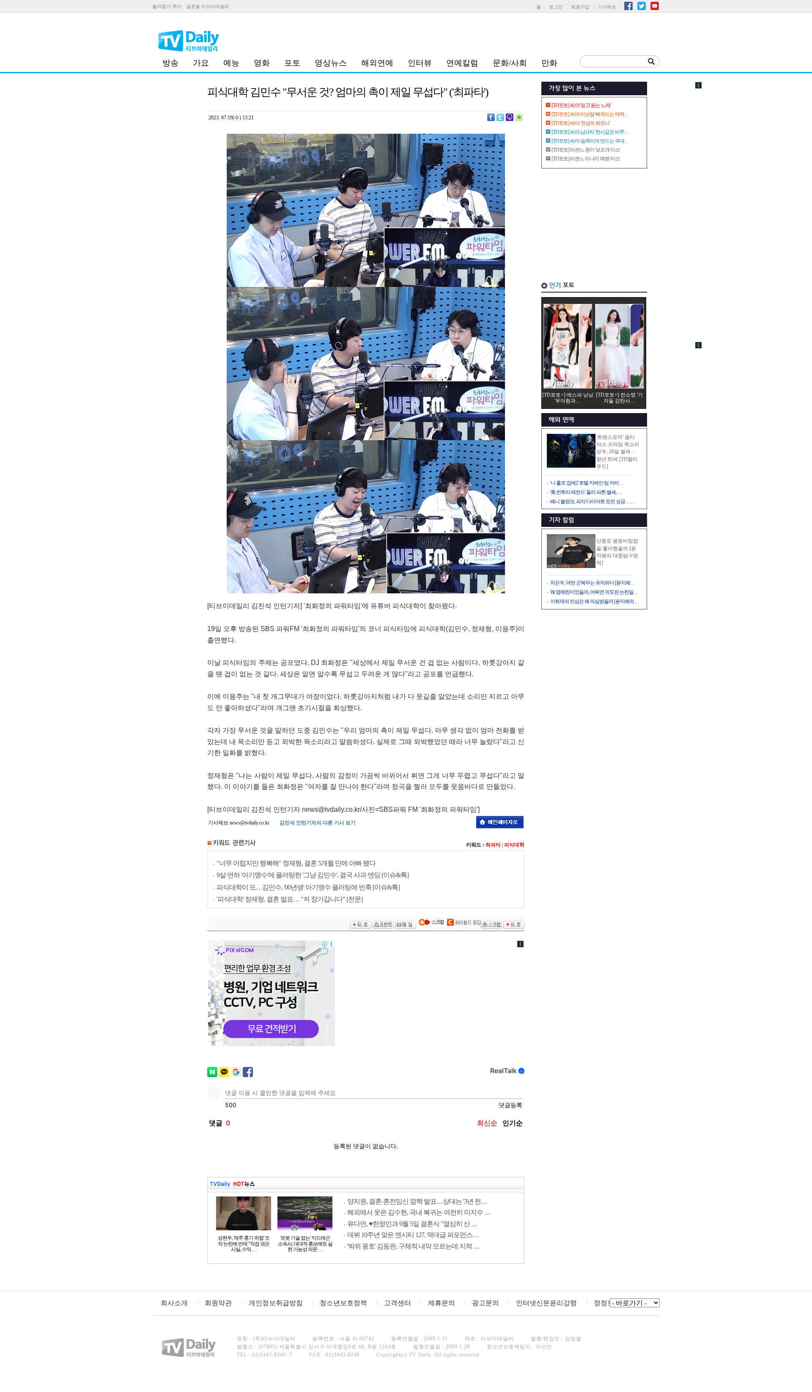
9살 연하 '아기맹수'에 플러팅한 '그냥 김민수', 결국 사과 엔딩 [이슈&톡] (313, 875)
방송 (170, 62)
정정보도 (607, 1303)
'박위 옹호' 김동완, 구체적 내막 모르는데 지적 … (413, 1246)
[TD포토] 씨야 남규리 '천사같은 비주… (590, 132)
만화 (549, 62)
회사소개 (174, 1303)
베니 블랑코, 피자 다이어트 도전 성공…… (592, 501)
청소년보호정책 (343, 1303)
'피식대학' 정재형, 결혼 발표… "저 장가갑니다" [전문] (289, 899)
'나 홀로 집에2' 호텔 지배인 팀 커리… (586, 483)
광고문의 (485, 1303)
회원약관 (218, 1303)
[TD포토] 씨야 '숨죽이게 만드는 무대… (590, 141)
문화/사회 (510, 62)
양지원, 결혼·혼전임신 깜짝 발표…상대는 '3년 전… (417, 1201)
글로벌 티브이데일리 (207, 6)
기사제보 (607, 6)
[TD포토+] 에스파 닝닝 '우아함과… (567, 398)
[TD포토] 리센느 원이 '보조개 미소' (585, 150)
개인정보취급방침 (276, 1303)
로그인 (556, 6)
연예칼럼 (462, 62)
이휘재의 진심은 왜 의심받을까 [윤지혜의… (594, 601)
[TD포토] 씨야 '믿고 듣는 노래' (581, 105)
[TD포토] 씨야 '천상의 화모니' (580, 123)
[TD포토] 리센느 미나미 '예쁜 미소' (585, 159)
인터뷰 (420, 62)
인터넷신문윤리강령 (546, 1303)
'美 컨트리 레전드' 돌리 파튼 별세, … (586, 492)
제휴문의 (441, 1303)
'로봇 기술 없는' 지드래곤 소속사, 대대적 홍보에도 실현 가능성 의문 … (305, 1244)
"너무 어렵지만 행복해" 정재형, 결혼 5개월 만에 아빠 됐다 (296, 863)
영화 (262, 62)
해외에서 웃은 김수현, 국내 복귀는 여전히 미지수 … (419, 1212)
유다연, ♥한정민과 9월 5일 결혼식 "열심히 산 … (412, 1223)
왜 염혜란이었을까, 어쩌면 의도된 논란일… (594, 592)
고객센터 (397, 1303)
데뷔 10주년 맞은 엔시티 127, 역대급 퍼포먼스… (413, 1234)
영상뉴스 (331, 62)
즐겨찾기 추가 (166, 6)
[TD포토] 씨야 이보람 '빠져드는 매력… (590, 114)
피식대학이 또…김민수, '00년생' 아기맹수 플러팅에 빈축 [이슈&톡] (308, 887)
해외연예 (377, 62)
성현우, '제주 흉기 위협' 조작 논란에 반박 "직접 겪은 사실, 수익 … (243, 1244)
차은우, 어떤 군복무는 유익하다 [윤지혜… (592, 583)
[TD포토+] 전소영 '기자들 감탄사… (619, 398)
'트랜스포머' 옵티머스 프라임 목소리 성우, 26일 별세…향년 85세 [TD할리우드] (617, 451)
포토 (292, 62)
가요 (201, 62)
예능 (231, 62)
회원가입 (580, 6)
